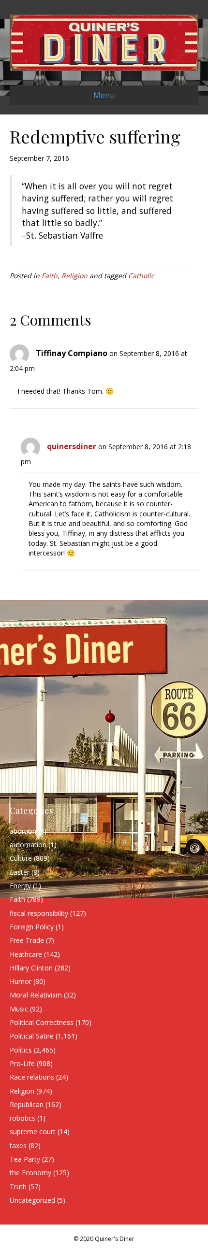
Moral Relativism (36, 994)
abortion (23, 831)
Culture (21, 858)
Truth (18, 1186)
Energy (20, 885)
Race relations (32, 1077)
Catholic (141, 275)
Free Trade (27, 940)
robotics (22, 1118)
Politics (21, 1049)
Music (19, 1008)
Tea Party (25, 1159)
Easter (20, 872)
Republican (27, 1104)
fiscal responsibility (39, 913)
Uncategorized (32, 1200)
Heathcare (26, 954)
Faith (50, 275)
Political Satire (32, 1035)
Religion (74, 275)
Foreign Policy (32, 926)
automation (28, 844)
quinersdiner (71, 446)
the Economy (30, 1172)
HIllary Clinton (31, 967)
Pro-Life (22, 1063)
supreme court (33, 1131)
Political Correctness (42, 1022)
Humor (20, 981)
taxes (18, 1145)
